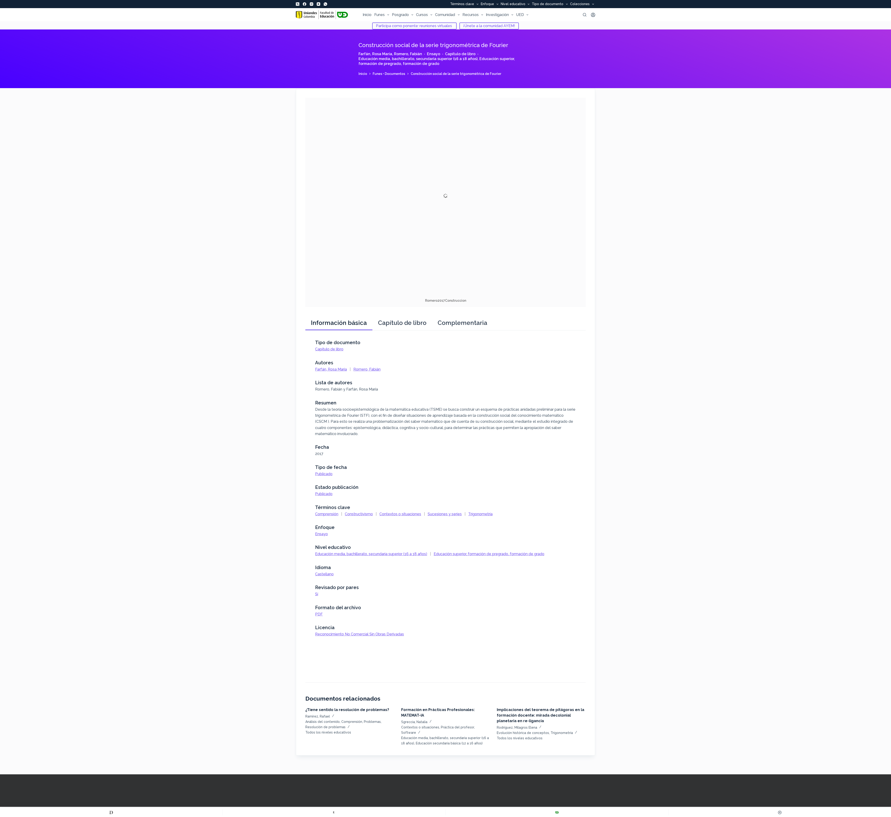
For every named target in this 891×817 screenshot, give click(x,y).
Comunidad (445, 15)
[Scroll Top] (779, 812)
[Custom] (111, 812)
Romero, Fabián (408, 54)
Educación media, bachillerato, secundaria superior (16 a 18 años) (418, 59)
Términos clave (462, 4)
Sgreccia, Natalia (414, 722)
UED (520, 15)
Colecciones (580, 4)
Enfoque (487, 4)
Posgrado (400, 15)
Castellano (324, 574)
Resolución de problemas (325, 727)
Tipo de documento (547, 4)
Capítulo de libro (460, 54)
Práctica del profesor (457, 727)
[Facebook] (304, 4)
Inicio (367, 15)
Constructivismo (359, 514)
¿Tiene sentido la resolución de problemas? (347, 710)
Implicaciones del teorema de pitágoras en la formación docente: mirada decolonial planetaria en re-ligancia (540, 715)
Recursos (470, 15)
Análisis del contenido (322, 722)
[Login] (593, 15)
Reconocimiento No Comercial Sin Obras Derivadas (359, 634)
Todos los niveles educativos (328, 732)
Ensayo (433, 54)
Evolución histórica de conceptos (523, 733)
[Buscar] (584, 14)
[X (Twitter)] (297, 4)
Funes (379, 15)
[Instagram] (311, 4)
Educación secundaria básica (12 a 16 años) (449, 743)
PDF (319, 614)
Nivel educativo (513, 4)
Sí (316, 594)
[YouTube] (318, 4)
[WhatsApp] (325, 4)
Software (408, 732)
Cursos (422, 15)
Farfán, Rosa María (375, 54)
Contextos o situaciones (400, 514)
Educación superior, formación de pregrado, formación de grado (436, 61)
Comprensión (326, 514)
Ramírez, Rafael (317, 716)
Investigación (497, 15)
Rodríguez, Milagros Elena (517, 727)
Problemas (372, 722)
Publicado (324, 474)
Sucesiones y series (445, 514)
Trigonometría (480, 514)
